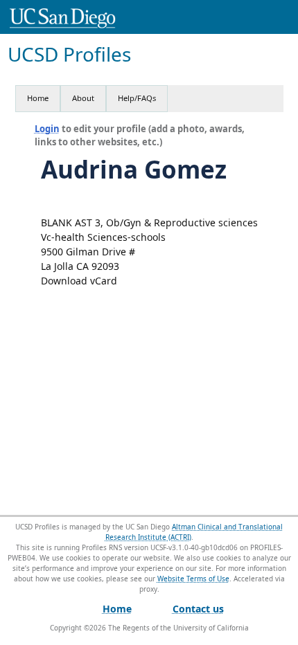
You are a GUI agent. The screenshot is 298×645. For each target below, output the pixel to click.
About (83, 98)
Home (38, 98)
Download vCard (79, 280)
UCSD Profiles (69, 54)
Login (47, 128)
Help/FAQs (137, 98)
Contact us (198, 608)
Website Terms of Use (193, 578)
